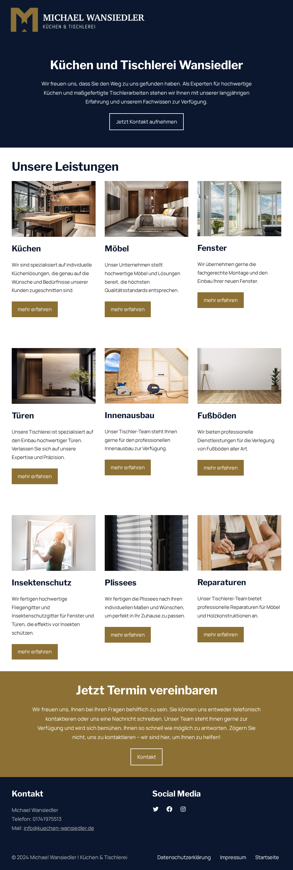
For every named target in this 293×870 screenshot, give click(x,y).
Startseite (267, 857)
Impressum (233, 857)
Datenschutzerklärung (184, 857)
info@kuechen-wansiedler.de (59, 828)
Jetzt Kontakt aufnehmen (146, 121)
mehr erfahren (35, 309)
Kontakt (146, 756)
